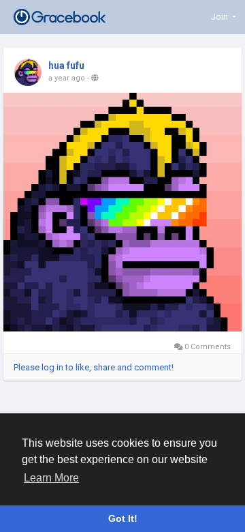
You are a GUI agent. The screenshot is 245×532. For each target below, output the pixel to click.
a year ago (66, 78)
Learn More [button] (51, 478)
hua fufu (66, 65)
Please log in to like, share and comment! (94, 367)
